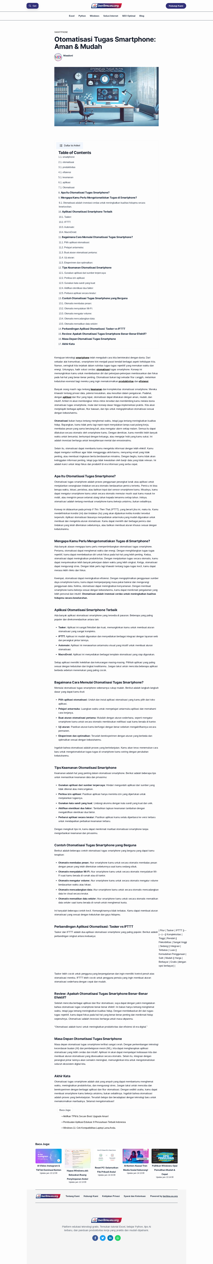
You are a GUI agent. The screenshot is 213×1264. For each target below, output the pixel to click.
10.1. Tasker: (65, 217)
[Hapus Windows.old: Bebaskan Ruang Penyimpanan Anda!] (77, 1158)
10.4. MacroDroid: (68, 232)
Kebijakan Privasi (111, 1196)
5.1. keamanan (65, 177)
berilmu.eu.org (170, 1196)
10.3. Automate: (66, 227)
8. (84, 192)
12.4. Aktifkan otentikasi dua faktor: (76, 288)
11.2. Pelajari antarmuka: (71, 247)
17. (66, 344)
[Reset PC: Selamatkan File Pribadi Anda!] (106, 1157)
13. (93, 298)
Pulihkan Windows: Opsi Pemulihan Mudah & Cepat (164, 1170)
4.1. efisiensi (64, 172)
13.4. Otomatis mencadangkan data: (77, 318)
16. (87, 339)
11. (95, 237)
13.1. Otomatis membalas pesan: (75, 303)
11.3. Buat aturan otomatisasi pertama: (78, 252)
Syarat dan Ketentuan (135, 1196)
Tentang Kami (73, 1196)
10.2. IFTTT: (65, 222)
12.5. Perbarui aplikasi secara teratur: (77, 293)
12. (84, 267)
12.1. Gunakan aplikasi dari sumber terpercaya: (82, 273)
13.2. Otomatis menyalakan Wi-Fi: (76, 308)
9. (97, 197)
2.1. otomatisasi (66, 162)
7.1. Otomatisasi (66, 187)
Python (82, 16)
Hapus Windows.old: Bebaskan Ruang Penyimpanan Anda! (77, 1174)
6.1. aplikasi (64, 182)
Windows (94, 16)
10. (85, 212)
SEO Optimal (128, 16)
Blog (141, 16)
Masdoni (68, 55)
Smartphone (61, 32)
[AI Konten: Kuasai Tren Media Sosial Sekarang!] (136, 1156)
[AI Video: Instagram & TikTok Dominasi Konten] (49, 1156)
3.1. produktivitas (66, 167)
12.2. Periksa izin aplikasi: (72, 278)
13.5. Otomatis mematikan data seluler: (78, 324)
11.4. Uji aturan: (66, 257)
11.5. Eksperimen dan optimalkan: (76, 262)
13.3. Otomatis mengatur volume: (75, 313)
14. (91, 329)
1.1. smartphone (66, 157)
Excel (71, 16)
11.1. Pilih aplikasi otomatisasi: (74, 242)
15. (102, 334)
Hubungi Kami (176, 6)
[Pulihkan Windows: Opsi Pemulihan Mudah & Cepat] (165, 1156)
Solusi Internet (110, 16)
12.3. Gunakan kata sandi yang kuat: (77, 283)
